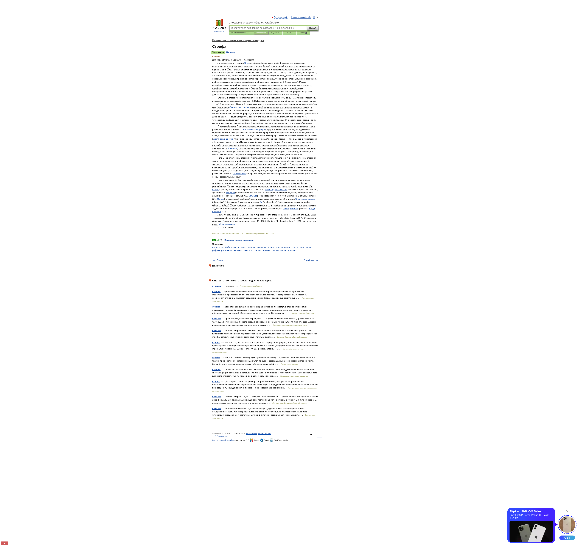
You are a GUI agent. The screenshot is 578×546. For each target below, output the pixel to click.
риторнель (226, 250)
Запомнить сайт (281, 17)
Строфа (216, 291)
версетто (235, 247)
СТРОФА (216, 318)
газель (251, 247)
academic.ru (219, 32)
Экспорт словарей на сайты (223, 440)
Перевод (230, 52)
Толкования (261, 33)
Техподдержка (251, 433)
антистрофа (218, 247)
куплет (295, 247)
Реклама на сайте (264, 433)
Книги (289, 33)
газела (244, 247)
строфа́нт (217, 286)
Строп (220, 260)
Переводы (275, 33)
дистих (279, 247)
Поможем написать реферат (239, 240)
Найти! (312, 28)
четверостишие (287, 250)
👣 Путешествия (220, 436)
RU (314, 17)
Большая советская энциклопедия (241, 33)
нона (301, 247)
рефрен (216, 250)
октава (308, 247)
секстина (237, 250)
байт (227, 247)
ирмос (287, 247)
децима (271, 247)
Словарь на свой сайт (301, 17)
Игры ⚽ (303, 33)
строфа (216, 307)
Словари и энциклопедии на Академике (254, 22)
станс (245, 250)
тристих (275, 250)
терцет (258, 250)
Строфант (309, 260)
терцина (266, 250)
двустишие (261, 247)
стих (251, 250)
